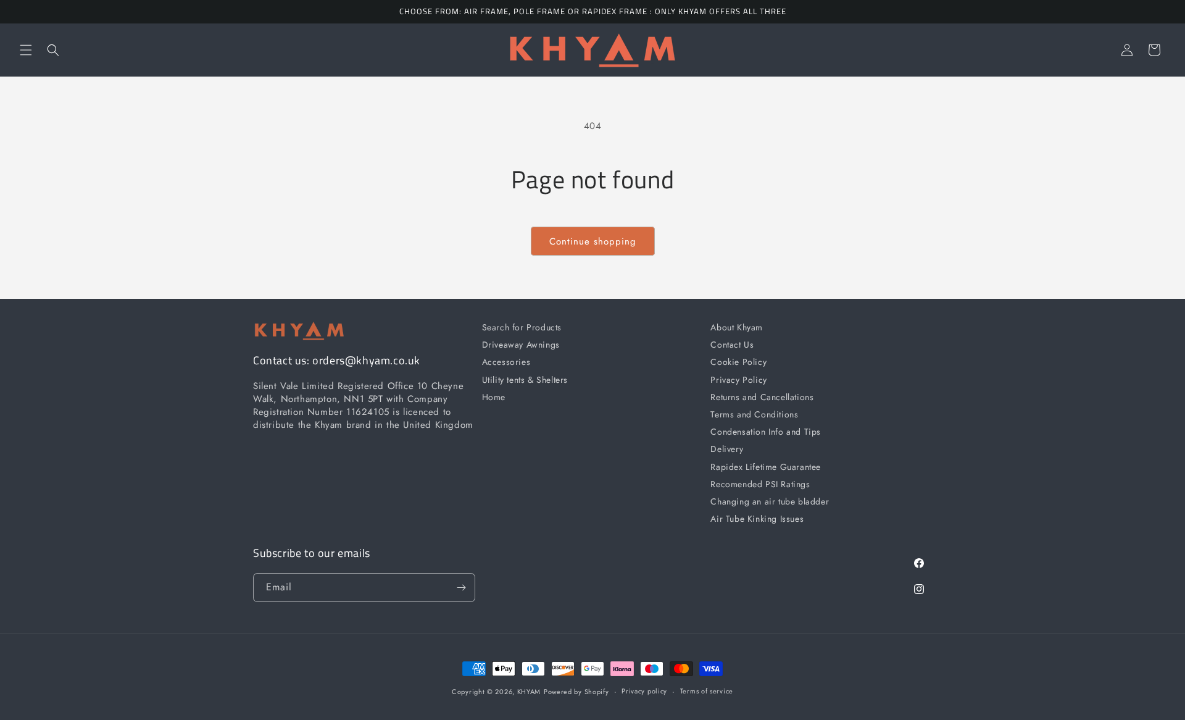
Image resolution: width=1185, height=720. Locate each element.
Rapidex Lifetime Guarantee (765, 467)
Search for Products (522, 327)
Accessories (506, 362)
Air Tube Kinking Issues (757, 519)
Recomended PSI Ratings (760, 484)
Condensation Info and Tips (765, 431)
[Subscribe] (461, 587)
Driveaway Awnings (521, 344)
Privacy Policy (738, 380)
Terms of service (706, 691)
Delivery (726, 449)
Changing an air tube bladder (769, 501)
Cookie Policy (738, 362)
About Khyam (736, 327)
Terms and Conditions (754, 414)
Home (493, 397)
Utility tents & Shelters (525, 380)
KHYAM (529, 692)
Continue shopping (592, 241)
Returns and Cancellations (761, 397)
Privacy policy (644, 691)
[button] (26, 50)
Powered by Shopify (576, 692)
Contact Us (732, 344)
